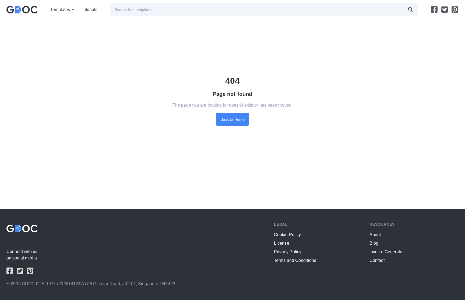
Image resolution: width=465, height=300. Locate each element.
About (375, 234)
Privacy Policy (287, 252)
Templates (60, 9)
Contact (377, 260)
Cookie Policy (287, 234)
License (281, 243)
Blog (373, 243)
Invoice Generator (386, 252)
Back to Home (232, 119)
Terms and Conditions (295, 260)
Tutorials (89, 9)
